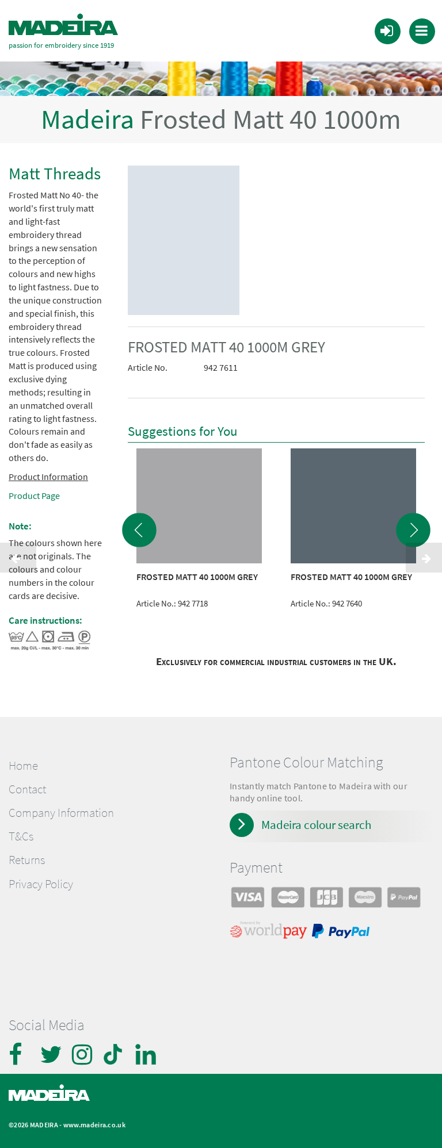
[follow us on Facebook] (20, 1054)
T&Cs (21, 836)
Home (23, 765)
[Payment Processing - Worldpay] (271, 932)
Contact (27, 789)
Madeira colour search (316, 824)
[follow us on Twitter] (51, 1054)
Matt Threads (55, 173)
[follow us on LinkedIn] (146, 1054)
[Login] (386, 30)
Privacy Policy (41, 884)
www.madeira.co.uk (94, 1124)
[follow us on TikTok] (115, 1054)
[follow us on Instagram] (83, 1054)
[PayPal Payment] (342, 932)
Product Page (34, 495)
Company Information (61, 812)
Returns (27, 860)
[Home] (63, 25)
